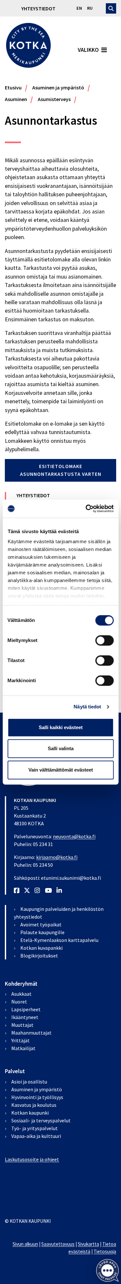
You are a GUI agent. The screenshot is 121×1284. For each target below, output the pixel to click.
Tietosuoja (105, 1251)
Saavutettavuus (58, 1244)
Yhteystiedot (38, 8)
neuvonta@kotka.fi (74, 836)
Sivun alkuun (25, 1244)
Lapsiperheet (26, 1009)
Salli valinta (61, 748)
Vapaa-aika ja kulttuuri (36, 1136)
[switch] (104, 640)
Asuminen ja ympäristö (58, 87)
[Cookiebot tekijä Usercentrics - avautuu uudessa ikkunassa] (86, 508)
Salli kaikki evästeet (61, 727)
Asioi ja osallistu (29, 1081)
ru (90, 8)
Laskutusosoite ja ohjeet (32, 1159)
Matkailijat (23, 1048)
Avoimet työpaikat (41, 924)
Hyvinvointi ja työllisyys (37, 1097)
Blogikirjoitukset (39, 955)
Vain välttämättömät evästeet (60, 770)
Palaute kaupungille (42, 932)
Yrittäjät (20, 1040)
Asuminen (16, 99)
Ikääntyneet (24, 1017)
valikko (88, 49)
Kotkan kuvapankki (41, 948)
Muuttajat (22, 1025)
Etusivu (13, 87)
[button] (107, 1270)
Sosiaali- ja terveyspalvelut (41, 1120)
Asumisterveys (54, 99)
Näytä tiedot (87, 706)
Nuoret (19, 1001)
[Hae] (111, 8)
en (79, 8)
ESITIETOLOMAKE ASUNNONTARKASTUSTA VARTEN (60, 470)
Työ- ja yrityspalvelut (34, 1128)
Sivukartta (88, 1244)
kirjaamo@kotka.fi (56, 857)
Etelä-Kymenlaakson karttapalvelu (59, 940)
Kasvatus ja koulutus (33, 1105)
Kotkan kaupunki (30, 1112)
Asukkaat (21, 994)
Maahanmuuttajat (31, 1032)
